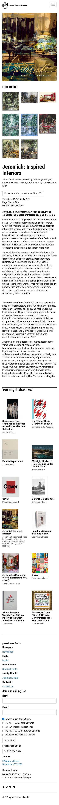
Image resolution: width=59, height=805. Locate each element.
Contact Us (7, 686)
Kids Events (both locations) (19, 727)
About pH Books (10, 678)
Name (5, 696)
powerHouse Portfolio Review (20, 734)
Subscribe (9, 740)
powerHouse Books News (18, 719)
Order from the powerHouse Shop (21, 193)
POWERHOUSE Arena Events (20, 723)
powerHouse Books (11, 643)
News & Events (9, 669)
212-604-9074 (13, 751)
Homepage (7, 652)
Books (5, 660)
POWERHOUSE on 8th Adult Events (23, 730)
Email (5, 707)
